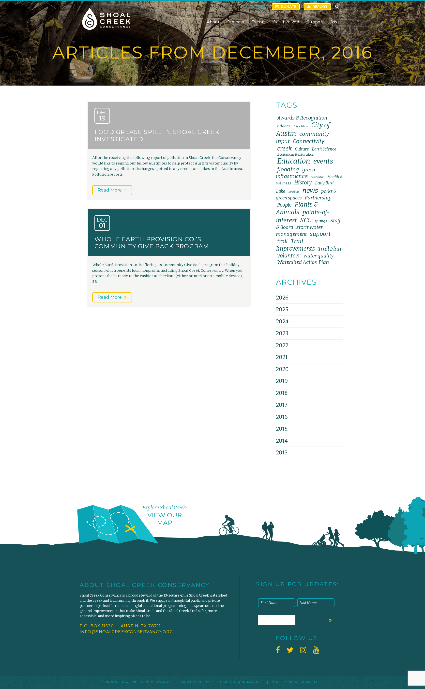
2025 (282, 309)
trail (282, 241)
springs (321, 221)
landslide (293, 192)
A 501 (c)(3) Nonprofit (241, 682)
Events (258, 22)
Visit (335, 22)
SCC (305, 220)
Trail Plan (329, 248)
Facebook (246, 8)
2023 (282, 333)
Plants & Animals (297, 208)
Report (320, 6)
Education (293, 161)
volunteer (288, 256)
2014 (282, 440)
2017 (282, 405)
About (213, 22)
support (320, 233)
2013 (282, 452)
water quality (319, 256)
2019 (282, 381)
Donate (288, 6)
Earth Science (324, 149)
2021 (282, 357)
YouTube (263, 8)
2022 (282, 345)
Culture (302, 149)
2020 (282, 369)
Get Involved (286, 22)
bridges (283, 126)
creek (284, 148)
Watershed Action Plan (303, 262)
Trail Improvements (295, 245)
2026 (282, 297)
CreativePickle (303, 682)
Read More (110, 190)
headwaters (317, 177)
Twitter (251, 8)
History (303, 183)
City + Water (301, 126)
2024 (282, 321)
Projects (235, 22)
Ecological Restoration (295, 154)
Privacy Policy (196, 682)
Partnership (318, 198)
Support (315, 22)
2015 (282, 428)
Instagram (257, 8)
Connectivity (308, 141)
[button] (337, 8)
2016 (282, 417)
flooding (288, 169)
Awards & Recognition (302, 118)
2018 (282, 393)
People (284, 205)
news (310, 190)
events (323, 161)
